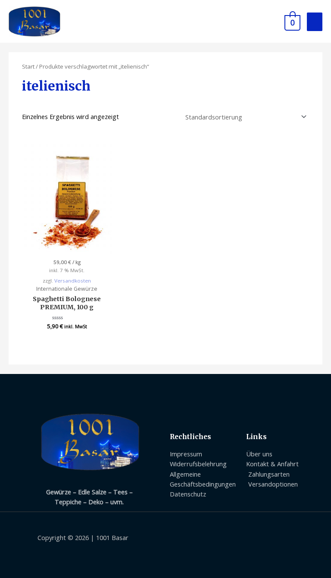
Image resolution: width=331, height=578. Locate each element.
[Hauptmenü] (314, 22)
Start (28, 66)
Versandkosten (72, 280)
